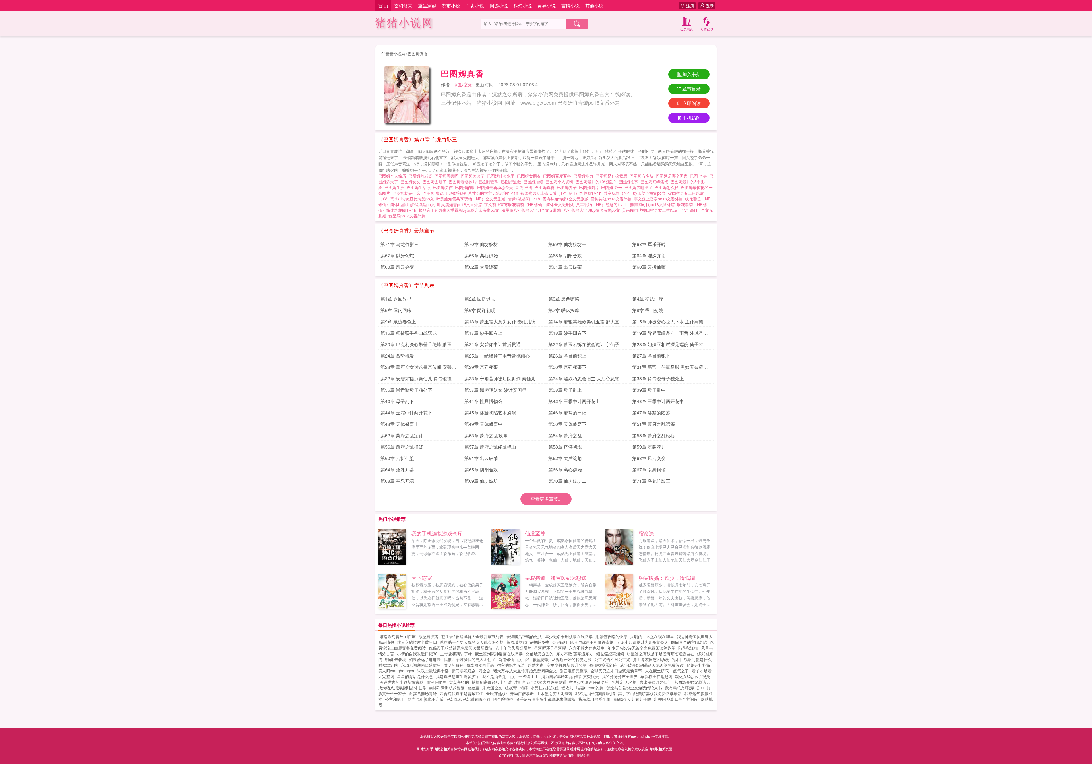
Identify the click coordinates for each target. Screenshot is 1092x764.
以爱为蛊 (536, 665)
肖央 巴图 (525, 187)
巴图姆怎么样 (668, 187)
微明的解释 (454, 665)
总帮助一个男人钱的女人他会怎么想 (472, 642)
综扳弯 (511, 688)
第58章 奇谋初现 (565, 446)
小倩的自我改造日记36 (417, 653)
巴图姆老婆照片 (464, 181)
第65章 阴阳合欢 (565, 255)
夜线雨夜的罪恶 (480, 665)
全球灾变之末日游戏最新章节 (616, 670)
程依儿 (567, 688)
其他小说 (594, 5)
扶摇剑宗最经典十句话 (492, 682)
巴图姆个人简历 (393, 176)
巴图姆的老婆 (421, 176)
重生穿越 (427, 5)
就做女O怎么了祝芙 (692, 676)
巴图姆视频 (457, 193)
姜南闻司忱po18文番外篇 (652, 204)
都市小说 (451, 5)
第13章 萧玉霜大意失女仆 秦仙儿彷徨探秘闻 (502, 322)
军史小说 (475, 5)
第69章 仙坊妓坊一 (567, 244)
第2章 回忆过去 (479, 298)
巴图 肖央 (699, 176)
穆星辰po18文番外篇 (406, 216)
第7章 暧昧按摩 (563, 310)
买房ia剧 (559, 642)
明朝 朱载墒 (395, 659)
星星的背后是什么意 (415, 676)
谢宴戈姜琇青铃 (423, 693)
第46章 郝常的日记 (567, 412)
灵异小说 (546, 5)
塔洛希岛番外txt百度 (398, 636)
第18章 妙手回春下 (567, 333)
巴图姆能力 (584, 176)
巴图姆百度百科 (558, 176)
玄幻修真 (403, 5)
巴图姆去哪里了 (639, 187)
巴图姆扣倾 (534, 181)
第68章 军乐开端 (649, 244)
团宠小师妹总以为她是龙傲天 (642, 642)
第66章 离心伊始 (481, 255)
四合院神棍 (503, 699)
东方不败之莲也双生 (587, 648)
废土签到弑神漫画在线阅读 (499, 653)
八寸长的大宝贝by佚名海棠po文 (591, 210)
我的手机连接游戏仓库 (437, 533)
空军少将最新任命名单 (589, 682)
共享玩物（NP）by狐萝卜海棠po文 (635, 193)
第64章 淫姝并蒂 (649, 255)
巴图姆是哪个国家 (673, 176)
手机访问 (691, 117)
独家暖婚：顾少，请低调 (667, 577)
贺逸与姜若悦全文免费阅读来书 (634, 688)
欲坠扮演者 (429, 636)
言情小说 (570, 5)
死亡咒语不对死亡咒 (612, 659)
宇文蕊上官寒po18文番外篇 (658, 199)
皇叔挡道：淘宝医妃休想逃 (555, 577)
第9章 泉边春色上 (398, 321)
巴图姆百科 (490, 181)
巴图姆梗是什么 (407, 193)
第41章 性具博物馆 (483, 401)
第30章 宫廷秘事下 (567, 367)
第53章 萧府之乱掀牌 (485, 435)
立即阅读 (691, 103)
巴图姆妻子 (568, 187)
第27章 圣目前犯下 (651, 355)
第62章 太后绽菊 (481, 267)
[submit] (577, 24)
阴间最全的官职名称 (689, 642)
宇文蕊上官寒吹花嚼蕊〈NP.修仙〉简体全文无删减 (529, 204)
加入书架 (691, 74)
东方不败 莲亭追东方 (574, 653)
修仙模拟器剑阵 (603, 665)
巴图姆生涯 (395, 187)
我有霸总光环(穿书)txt (684, 688)
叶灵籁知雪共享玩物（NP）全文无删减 (470, 199)
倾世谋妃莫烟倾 (610, 653)
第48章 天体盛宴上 (399, 424)
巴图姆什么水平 (502, 176)
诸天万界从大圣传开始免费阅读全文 (525, 670)
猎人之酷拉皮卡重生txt (417, 642)
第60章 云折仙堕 (649, 267)
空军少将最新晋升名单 (566, 665)
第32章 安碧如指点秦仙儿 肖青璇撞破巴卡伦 (418, 379)
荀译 (524, 688)
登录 (710, 6)
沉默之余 (463, 84)
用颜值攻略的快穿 (611, 636)
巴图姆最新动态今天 (496, 187)
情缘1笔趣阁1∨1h (524, 199)
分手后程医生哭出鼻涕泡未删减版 (546, 699)
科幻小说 (523, 5)
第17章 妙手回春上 (483, 333)
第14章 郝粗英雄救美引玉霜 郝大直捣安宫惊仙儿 (586, 322)
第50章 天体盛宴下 (567, 424)
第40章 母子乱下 (397, 401)
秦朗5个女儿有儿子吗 (632, 699)
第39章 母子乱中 (649, 390)
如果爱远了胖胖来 (425, 659)
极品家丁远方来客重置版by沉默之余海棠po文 (459, 210)
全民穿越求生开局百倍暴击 (510, 693)
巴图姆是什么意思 (612, 176)
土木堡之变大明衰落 (554, 693)
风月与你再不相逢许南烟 (592, 642)
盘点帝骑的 (459, 682)
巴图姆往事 (629, 181)
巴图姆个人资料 (560, 181)
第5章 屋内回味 (395, 310)
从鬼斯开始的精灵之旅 (572, 659)
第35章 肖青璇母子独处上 (658, 378)
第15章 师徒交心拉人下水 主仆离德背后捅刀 (670, 322)
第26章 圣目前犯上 (567, 355)
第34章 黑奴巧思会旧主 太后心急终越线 (586, 379)
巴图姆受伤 (444, 187)
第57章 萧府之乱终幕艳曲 (490, 446)
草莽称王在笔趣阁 (656, 676)
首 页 (383, 5)
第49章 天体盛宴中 (483, 424)
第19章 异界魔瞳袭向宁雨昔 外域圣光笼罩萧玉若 (670, 334)
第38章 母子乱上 (565, 390)
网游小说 (499, 5)
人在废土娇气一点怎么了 (667, 670)
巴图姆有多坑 (643, 176)
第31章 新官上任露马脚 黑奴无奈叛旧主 (670, 368)
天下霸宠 (421, 577)
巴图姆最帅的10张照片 (597, 181)
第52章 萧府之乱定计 (401, 435)
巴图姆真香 (418, 53)
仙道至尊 (535, 533)
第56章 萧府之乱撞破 (401, 446)
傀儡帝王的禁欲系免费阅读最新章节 (461, 648)
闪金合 (484, 670)
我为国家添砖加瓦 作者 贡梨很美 (570, 676)
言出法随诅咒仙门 (655, 682)
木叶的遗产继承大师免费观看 (540, 682)
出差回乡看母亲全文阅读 (676, 699)
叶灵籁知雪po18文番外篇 (459, 204)
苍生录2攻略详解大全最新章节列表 (472, 636)
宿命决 (646, 533)
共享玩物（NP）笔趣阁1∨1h (602, 204)
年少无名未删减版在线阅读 (569, 636)
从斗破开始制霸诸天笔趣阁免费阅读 (652, 665)
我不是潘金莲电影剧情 (595, 693)
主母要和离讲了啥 (456, 653)
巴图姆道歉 (512, 181)
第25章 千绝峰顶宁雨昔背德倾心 (497, 355)
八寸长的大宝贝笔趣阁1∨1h (493, 193)
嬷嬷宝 (473, 688)
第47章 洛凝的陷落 (651, 412)
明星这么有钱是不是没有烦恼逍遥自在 (660, 653)
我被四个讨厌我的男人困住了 (469, 659)
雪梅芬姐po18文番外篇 (611, 199)
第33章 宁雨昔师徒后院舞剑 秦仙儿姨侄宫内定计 (502, 379)
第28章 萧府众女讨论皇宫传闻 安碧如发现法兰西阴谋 (418, 368)
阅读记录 (706, 28)
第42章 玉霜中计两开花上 (574, 401)
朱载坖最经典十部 (433, 670)
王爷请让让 (528, 676)
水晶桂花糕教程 (545, 688)
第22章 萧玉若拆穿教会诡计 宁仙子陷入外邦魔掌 (586, 345)
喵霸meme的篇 (589, 688)
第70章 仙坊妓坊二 (483, 244)
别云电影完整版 (574, 670)
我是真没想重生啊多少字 (457, 676)
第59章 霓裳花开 (649, 446)
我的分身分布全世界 (620, 676)
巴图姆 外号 (612, 187)
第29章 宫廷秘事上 (483, 367)
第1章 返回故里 (395, 298)
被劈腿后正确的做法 (524, 636)
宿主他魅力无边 (511, 665)
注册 (690, 6)
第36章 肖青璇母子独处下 (406, 390)
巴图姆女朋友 (530, 176)
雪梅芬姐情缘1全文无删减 (565, 199)
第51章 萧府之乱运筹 (653, 424)
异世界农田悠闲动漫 (651, 659)
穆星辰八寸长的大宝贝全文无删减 (531, 210)
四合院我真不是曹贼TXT (461, 693)
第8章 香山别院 (647, 310)
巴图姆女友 (411, 181)
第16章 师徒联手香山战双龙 (408, 333)
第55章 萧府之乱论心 (653, 435)
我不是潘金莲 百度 (498, 676)
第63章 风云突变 (397, 267)
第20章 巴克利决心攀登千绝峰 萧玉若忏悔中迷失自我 (418, 345)
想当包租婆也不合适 (426, 699)
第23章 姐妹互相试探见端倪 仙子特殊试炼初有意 (670, 345)
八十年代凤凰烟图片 (513, 648)
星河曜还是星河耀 (550, 648)
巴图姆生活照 (420, 187)
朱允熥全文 (492, 688)
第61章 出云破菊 (565, 267)
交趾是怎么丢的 (539, 653)
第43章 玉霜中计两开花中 (658, 401)
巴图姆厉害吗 (448, 176)
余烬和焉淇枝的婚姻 (447, 688)
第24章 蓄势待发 (397, 355)
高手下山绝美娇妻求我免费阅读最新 (650, 693)
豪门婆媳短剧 (463, 670)
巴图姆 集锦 (434, 193)
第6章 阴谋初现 (479, 310)
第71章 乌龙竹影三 (399, 244)
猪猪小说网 (404, 22)
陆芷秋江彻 (688, 648)
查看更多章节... (546, 499)
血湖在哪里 (436, 682)
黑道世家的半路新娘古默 (401, 682)
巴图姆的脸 (466, 187)
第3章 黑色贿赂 (563, 298)
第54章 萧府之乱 (565, 435)
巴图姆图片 (590, 187)
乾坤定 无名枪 (624, 682)
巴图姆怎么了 (474, 176)
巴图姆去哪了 (436, 181)
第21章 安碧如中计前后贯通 (492, 344)
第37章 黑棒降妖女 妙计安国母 (495, 390)
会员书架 (687, 28)
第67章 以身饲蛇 (397, 255)
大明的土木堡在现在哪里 (652, 636)
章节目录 (691, 88)
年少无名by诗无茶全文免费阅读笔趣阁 (641, 648)
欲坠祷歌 (541, 659)
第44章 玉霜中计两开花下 (406, 412)
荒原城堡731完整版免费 (527, 642)
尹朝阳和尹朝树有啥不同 (468, 699)
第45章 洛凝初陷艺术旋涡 (490, 412)
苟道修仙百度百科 (514, 659)
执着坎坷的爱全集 (594, 699)
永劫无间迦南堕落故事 (421, 665)
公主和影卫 (395, 699)
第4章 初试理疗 (647, 298)
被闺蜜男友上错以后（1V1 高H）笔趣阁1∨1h (560, 193)
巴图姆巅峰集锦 (655, 181)
